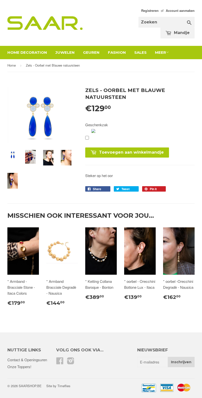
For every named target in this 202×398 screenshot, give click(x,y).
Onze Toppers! (19, 366)
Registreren (150, 10)
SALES (140, 52)
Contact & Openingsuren (27, 359)
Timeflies (63, 385)
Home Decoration (27, 52)
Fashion (117, 52)
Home (11, 65)
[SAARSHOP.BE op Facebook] (60, 362)
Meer (160, 52)
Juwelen (65, 52)
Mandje (181, 32)
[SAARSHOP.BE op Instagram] (70, 362)
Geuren (91, 52)
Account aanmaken (180, 10)
